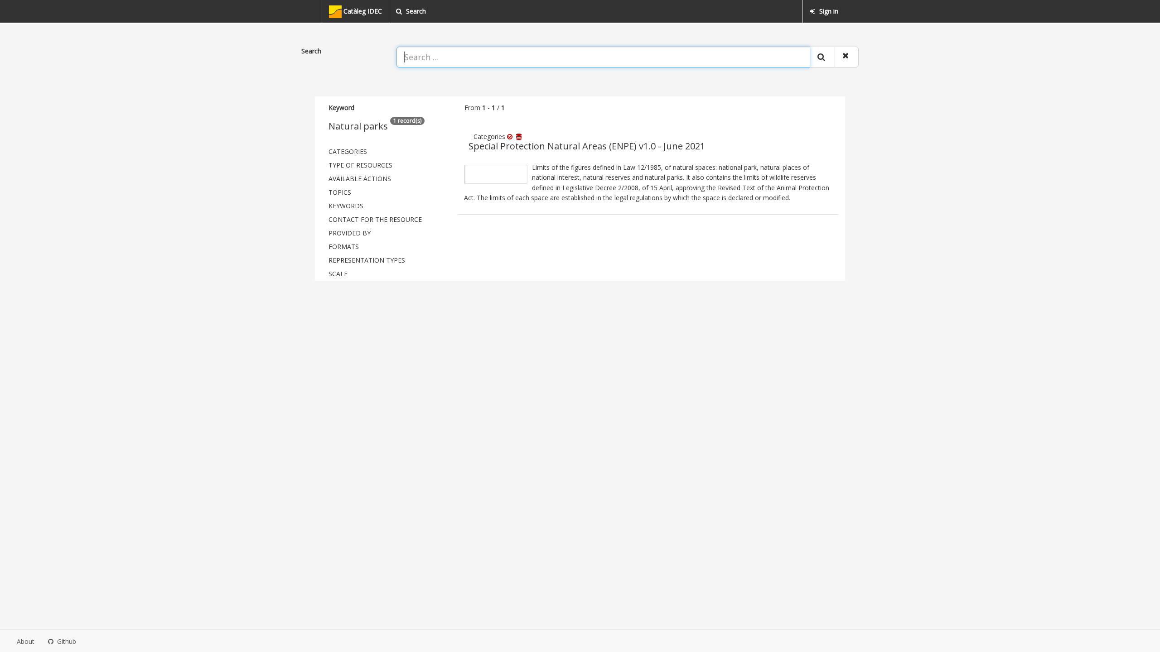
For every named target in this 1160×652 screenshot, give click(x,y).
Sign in (827, 11)
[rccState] (511, 136)
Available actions (360, 178)
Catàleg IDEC (362, 11)
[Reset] (847, 57)
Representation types (367, 260)
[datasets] (519, 136)
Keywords (346, 205)
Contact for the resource (375, 219)
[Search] (822, 57)
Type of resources (360, 165)
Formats (344, 246)
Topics (340, 192)
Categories (348, 151)
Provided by (350, 233)
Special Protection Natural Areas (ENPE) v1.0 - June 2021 (587, 146)
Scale (338, 273)
